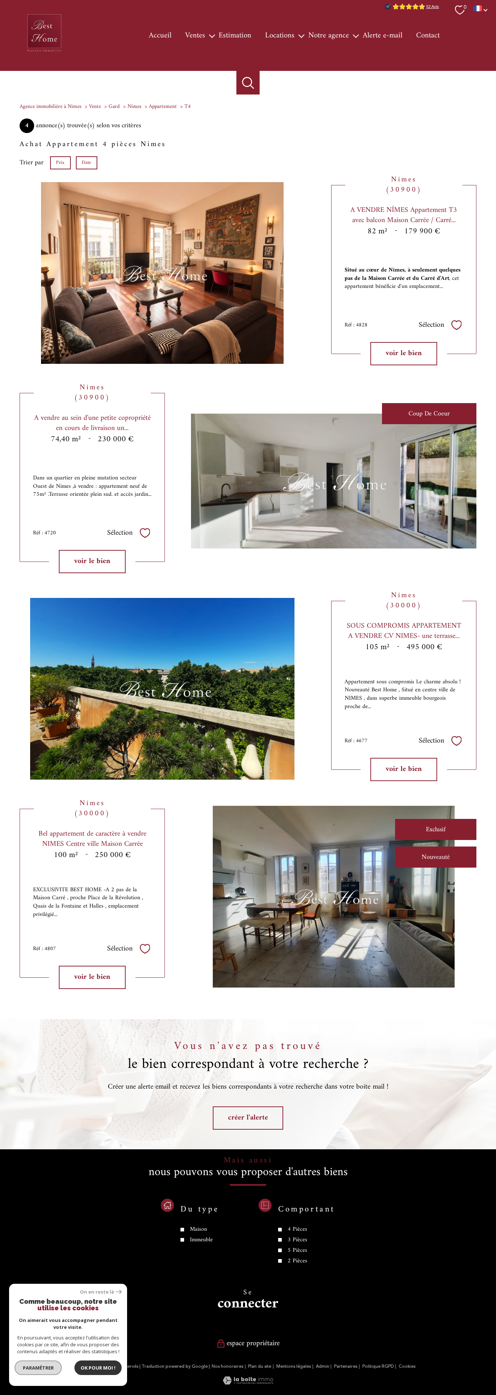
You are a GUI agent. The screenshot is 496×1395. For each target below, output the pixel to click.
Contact (428, 35)
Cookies (407, 1366)
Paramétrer (38, 1367)
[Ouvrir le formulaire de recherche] (248, 83)
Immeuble (201, 1240)
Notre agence (328, 35)
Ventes (195, 35)
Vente (95, 107)
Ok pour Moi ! (98, 1367)
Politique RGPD (378, 1366)
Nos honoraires (227, 1366)
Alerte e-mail (382, 35)
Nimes (134, 107)
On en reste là (97, 1292)
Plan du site (259, 1366)
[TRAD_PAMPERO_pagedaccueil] (44, 52)
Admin (322, 1366)
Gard (114, 107)
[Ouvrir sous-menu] (212, 35)
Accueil (160, 35)
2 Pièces (297, 1261)
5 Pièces (297, 1250)
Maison (198, 1230)
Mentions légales (293, 1366)
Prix (60, 162)
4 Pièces (297, 1230)
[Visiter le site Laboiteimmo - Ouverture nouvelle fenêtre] (248, 1382)
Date (87, 162)
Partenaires (345, 1366)
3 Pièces (297, 1240)
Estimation (235, 35)
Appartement (163, 107)
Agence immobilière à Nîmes (50, 107)
